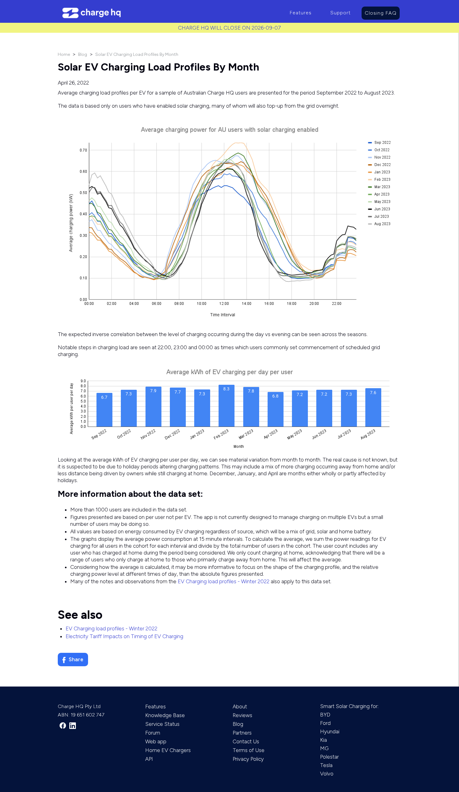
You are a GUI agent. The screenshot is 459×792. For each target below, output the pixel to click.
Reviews (242, 715)
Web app (155, 741)
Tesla (326, 765)
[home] (169, 13)
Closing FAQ (381, 13)
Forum (152, 733)
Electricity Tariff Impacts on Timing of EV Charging (124, 636)
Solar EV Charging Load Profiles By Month (136, 54)
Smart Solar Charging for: (349, 706)
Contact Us (246, 741)
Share (76, 659)
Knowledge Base (165, 715)
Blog (82, 54)
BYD (325, 714)
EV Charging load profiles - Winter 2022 (223, 581)
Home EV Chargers (168, 750)
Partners (242, 733)
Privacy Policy (248, 759)
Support (340, 13)
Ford (325, 723)
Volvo (326, 773)
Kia (323, 740)
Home (64, 54)
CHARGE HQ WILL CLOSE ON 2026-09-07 (229, 28)
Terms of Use (248, 750)
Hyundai (329, 731)
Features (300, 13)
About (240, 706)
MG (324, 748)
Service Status (162, 724)
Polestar (329, 757)
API (149, 759)
